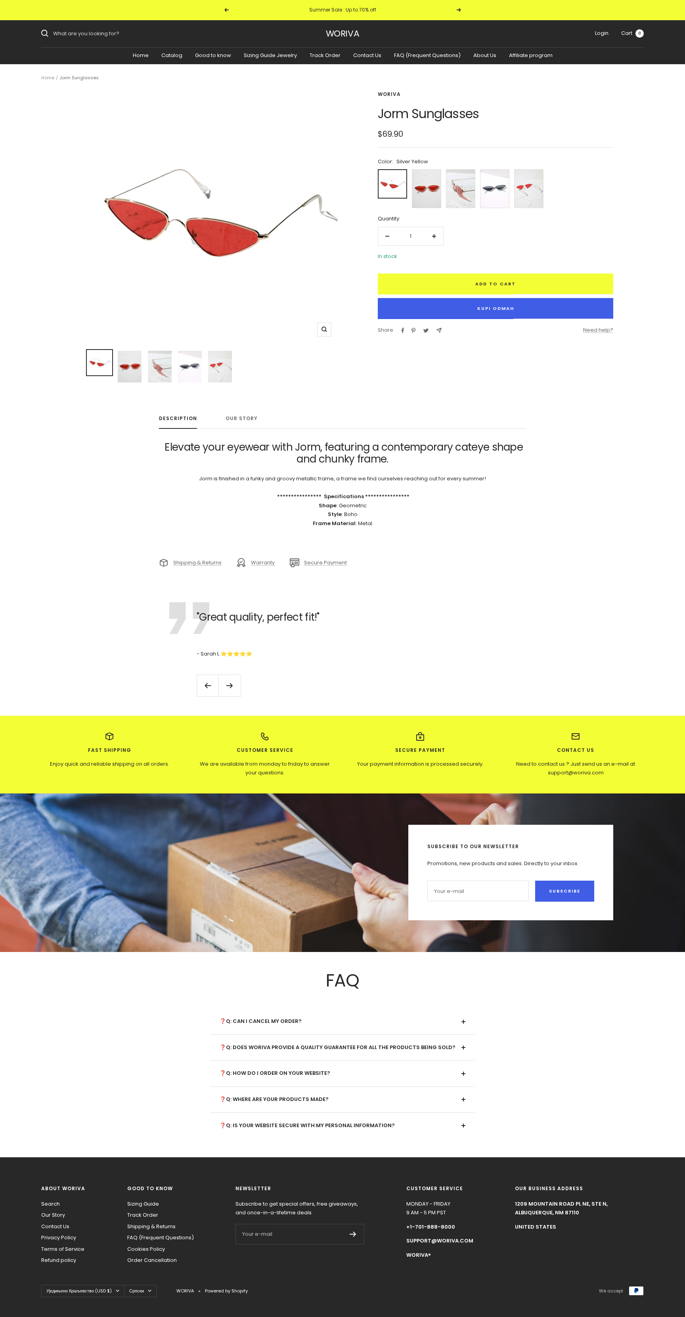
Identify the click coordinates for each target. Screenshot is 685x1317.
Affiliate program (531, 55)
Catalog (171, 55)
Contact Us (367, 55)
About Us (484, 55)
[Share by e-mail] (439, 330)
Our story (242, 419)
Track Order (325, 55)
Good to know (213, 55)
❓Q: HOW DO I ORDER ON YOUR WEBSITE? (275, 1073)
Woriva (389, 94)
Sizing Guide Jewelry (270, 55)
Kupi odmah (495, 308)
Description (178, 419)
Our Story (53, 1215)
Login (601, 33)
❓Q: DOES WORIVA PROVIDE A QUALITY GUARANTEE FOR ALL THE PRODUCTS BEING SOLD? (337, 1047)
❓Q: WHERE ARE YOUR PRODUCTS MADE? (274, 1099)
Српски (136, 1291)
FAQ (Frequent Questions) (427, 55)
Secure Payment (325, 562)
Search (50, 1204)
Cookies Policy (146, 1249)
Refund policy (58, 1260)
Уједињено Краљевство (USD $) (79, 1291)
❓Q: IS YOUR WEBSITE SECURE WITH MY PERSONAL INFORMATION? (307, 1125)
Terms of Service (62, 1249)
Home (141, 55)
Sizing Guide (143, 1204)
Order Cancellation (152, 1260)
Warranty (263, 562)
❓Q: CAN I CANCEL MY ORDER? (261, 1021)
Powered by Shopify (226, 1291)
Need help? (598, 330)
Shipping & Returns (197, 562)
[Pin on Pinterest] (413, 330)
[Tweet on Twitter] (426, 330)
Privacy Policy (58, 1237)
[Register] (353, 1234)
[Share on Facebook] (402, 330)
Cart (631, 33)
